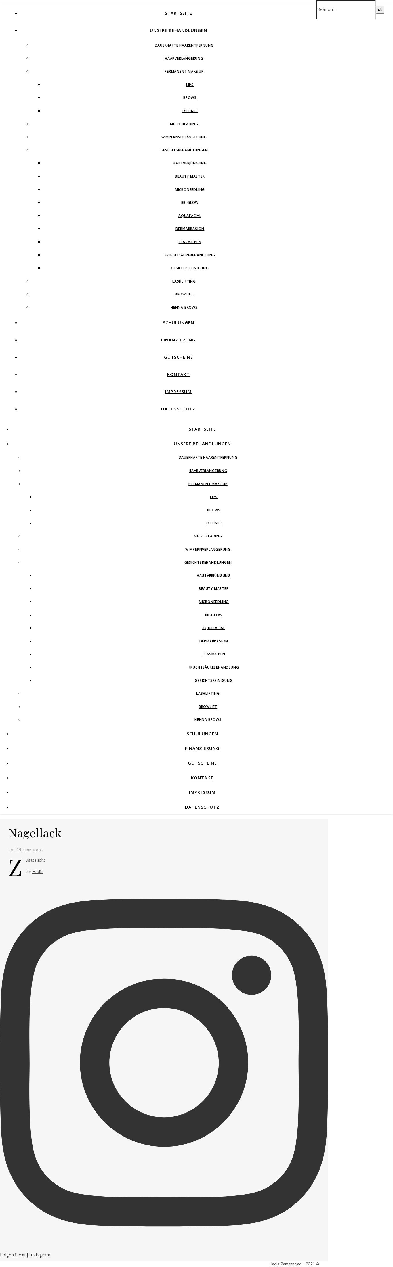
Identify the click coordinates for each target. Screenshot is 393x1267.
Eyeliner (190, 110)
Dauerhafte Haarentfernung (184, 45)
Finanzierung (178, 340)
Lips (190, 84)
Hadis (38, 872)
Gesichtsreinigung (190, 268)
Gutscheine (178, 357)
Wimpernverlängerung (184, 137)
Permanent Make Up (184, 71)
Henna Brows (184, 307)
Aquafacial (189, 215)
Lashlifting (184, 281)
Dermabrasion (190, 228)
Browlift (184, 294)
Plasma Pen (190, 241)
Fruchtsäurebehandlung (190, 255)
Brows (190, 97)
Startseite (178, 13)
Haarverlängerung (184, 58)
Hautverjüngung (190, 163)
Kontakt (178, 374)
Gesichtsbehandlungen (184, 150)
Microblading (184, 124)
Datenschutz (178, 409)
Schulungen (178, 322)
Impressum (178, 391)
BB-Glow (190, 202)
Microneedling (190, 189)
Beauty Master (190, 176)
